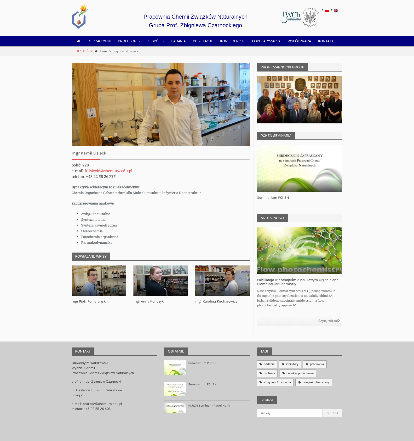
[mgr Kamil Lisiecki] (161, 104)
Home (102, 51)
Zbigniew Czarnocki (277, 382)
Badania (178, 41)
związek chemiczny (316, 382)
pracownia (317, 364)
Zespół (154, 41)
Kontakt (326, 41)
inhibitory (292, 364)
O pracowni (100, 41)
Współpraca (299, 41)
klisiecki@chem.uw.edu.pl (108, 170)
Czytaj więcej (328, 321)
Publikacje (203, 41)
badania (269, 364)
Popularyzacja (266, 41)
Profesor (127, 41)
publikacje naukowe (300, 373)
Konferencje (232, 41)
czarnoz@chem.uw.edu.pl (102, 404)
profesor (269, 373)
